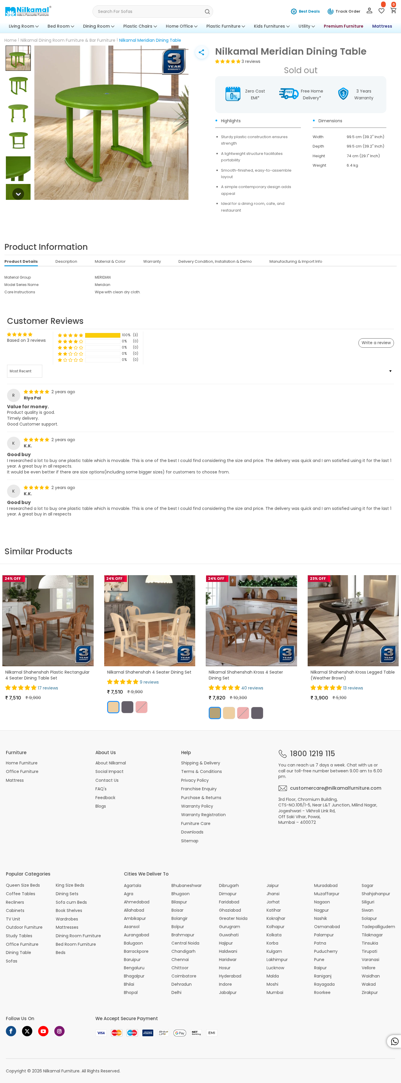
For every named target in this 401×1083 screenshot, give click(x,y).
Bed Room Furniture (76, 944)
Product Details (21, 261)
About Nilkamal (110, 763)
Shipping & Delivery (200, 763)
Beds (60, 952)
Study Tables (19, 936)
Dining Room (96, 26)
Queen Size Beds (23, 885)
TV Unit (13, 919)
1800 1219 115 (312, 754)
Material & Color (110, 261)
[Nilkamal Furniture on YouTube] (43, 1031)
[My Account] (369, 12)
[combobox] (152, 11)
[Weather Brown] (127, 707)
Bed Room (59, 26)
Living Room (21, 26)
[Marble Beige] (113, 707)
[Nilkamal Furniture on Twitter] (27, 1031)
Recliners (15, 902)
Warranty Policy (197, 806)
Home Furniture (22, 763)
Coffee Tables (20, 894)
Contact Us (107, 780)
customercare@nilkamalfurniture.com (335, 788)
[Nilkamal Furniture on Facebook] (11, 1031)
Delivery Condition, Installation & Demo (215, 261)
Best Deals (309, 11)
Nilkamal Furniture (61, 1071)
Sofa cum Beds (71, 902)
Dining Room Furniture (78, 936)
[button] (18, 58)
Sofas (11, 961)
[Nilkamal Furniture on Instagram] (59, 1031)
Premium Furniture (343, 26)
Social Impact (109, 771)
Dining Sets (67, 894)
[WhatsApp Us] (394, 1041)
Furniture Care (195, 823)
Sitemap (189, 841)
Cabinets (15, 910)
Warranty (152, 261)
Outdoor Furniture (24, 927)
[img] (37, 392)
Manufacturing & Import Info (295, 261)
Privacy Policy (195, 780)
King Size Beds (70, 885)
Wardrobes (67, 919)
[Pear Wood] (215, 713)
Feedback (105, 798)
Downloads (192, 832)
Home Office (179, 26)
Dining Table (18, 952)
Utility (304, 26)
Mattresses (67, 927)
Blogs (100, 806)
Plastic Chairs (137, 26)
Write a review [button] (376, 343)
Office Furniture (22, 771)
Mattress (382, 26)
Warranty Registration (203, 815)
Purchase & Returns (201, 798)
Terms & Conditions (201, 771)
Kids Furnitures (269, 26)
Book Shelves (69, 910)
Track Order (348, 11)
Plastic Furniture (223, 26)
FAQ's (101, 789)
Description (66, 261)
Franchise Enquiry (199, 789)
